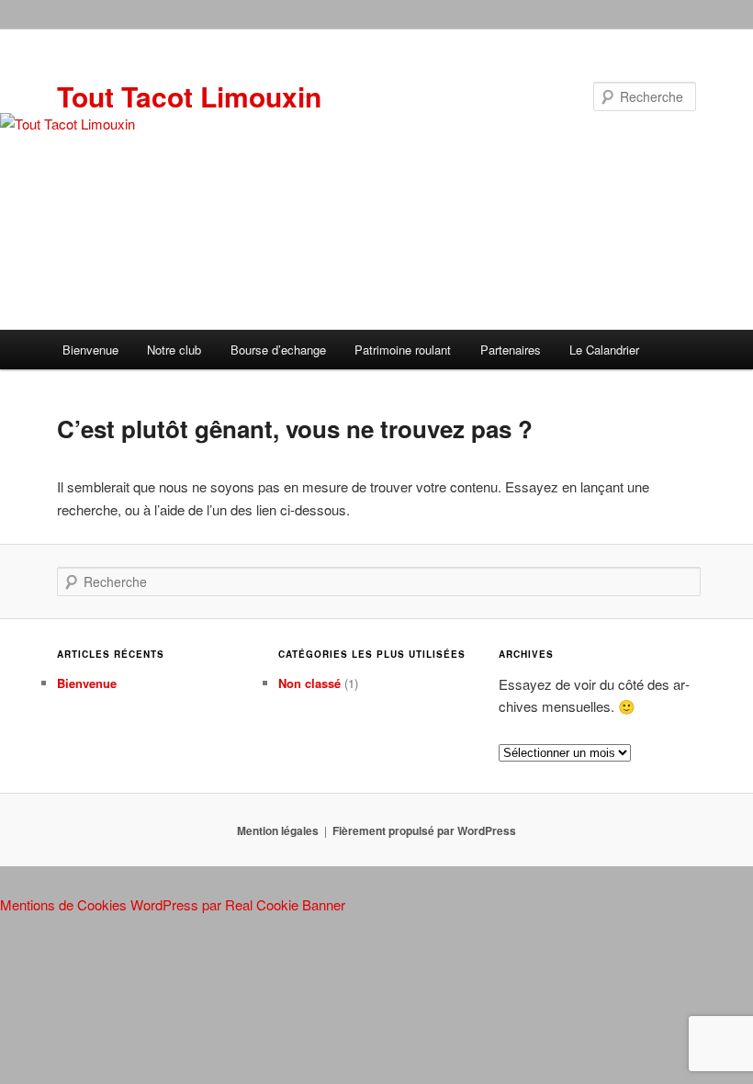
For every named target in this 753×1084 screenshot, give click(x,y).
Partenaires (510, 349)
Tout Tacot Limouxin (189, 96)
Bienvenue (90, 349)
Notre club (174, 349)
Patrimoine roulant (402, 349)
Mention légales (278, 830)
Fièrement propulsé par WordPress (424, 830)
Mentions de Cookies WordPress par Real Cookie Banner (172, 904)
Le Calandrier (604, 349)
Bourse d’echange (278, 349)
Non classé (309, 683)
